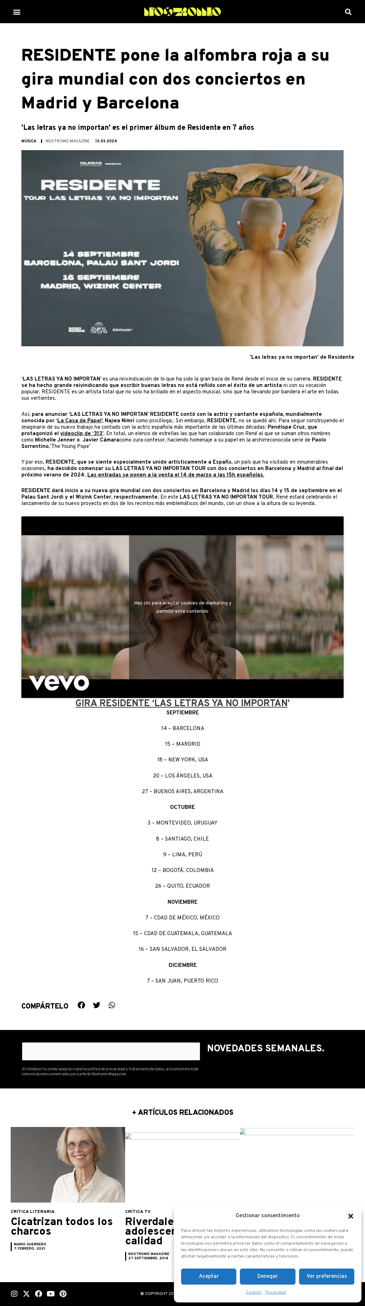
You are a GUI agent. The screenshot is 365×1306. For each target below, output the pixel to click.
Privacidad (275, 1292)
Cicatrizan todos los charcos (62, 1227)
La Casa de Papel (79, 421)
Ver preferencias (327, 1276)
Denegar (267, 1276)
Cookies (254, 1292)
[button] (350, 1216)
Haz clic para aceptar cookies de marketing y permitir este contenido (182, 607)
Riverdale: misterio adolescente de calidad (173, 1232)
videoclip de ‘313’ (81, 433)
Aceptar (209, 1276)
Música (28, 141)
